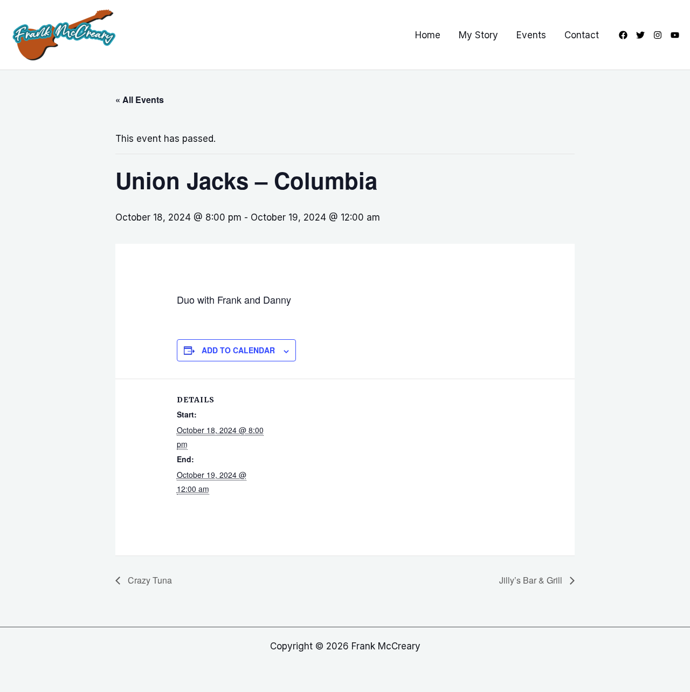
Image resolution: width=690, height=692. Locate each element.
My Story (478, 35)
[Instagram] (657, 35)
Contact (581, 35)
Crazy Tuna (149, 580)
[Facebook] (623, 35)
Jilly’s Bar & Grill (531, 580)
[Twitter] (640, 35)
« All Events (139, 99)
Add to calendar (238, 350)
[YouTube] (675, 35)
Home (427, 35)
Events (531, 35)
